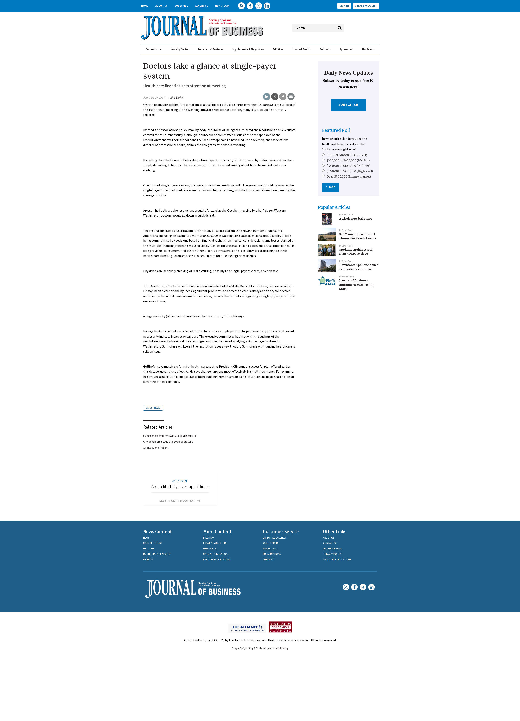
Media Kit (268, 559)
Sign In (344, 6)
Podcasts (325, 49)
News (146, 537)
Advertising (270, 548)
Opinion (148, 559)
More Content (217, 531)
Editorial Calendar (275, 537)
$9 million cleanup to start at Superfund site (169, 435)
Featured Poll (336, 130)
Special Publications (216, 554)
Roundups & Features (210, 49)
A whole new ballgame (355, 218)
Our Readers (271, 543)
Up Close (148, 548)
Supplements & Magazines (248, 49)
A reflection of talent (155, 447)
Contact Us (330, 543)
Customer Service (281, 531)
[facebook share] (282, 97)
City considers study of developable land (168, 441)
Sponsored (346, 49)
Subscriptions (272, 554)
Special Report (152, 543)
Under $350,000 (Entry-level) (347, 155)
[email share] (291, 97)
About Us (161, 6)
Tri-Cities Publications (337, 559)
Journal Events (302, 49)
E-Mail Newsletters (215, 543)
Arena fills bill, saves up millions (180, 486)
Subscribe (181, 6)
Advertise (201, 6)
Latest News (153, 407)
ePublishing (282, 648)
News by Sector (179, 49)
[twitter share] (274, 97)
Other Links (334, 531)
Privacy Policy (332, 554)
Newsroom (222, 6)
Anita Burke (176, 97)
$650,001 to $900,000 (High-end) (350, 171)
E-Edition (278, 49)
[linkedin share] (266, 97)
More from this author (177, 500)
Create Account (366, 6)
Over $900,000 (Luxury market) (349, 176)
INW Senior (367, 49)
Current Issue (153, 49)
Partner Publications (216, 559)
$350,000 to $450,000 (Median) (348, 160)
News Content (157, 531)
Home (144, 6)
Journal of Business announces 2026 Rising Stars (356, 285)
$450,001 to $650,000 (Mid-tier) (348, 166)
